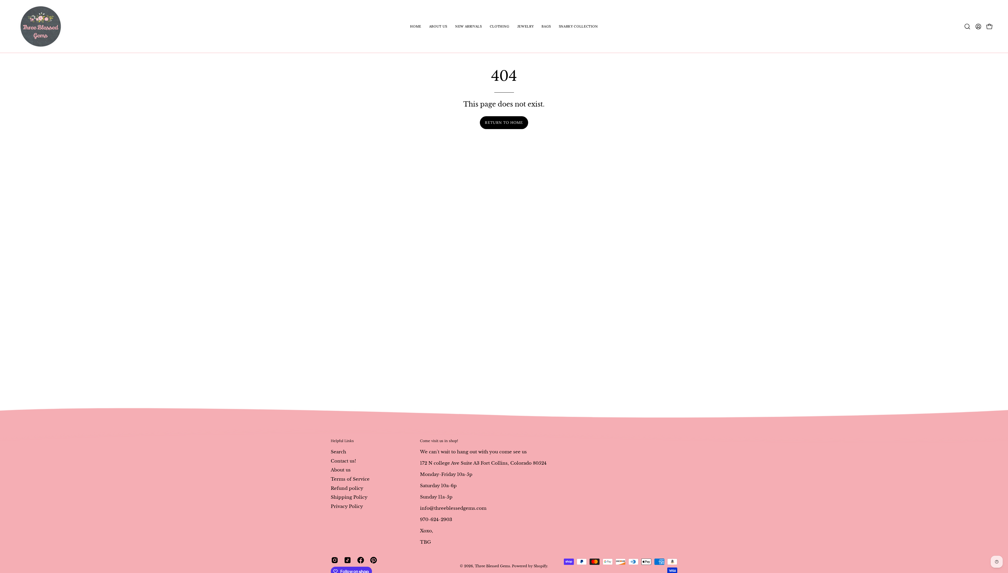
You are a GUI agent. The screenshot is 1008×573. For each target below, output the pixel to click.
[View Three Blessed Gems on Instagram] (334, 560)
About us (341, 470)
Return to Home (504, 122)
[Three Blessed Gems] (41, 26)
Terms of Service (350, 479)
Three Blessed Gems (492, 566)
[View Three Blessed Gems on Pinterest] (373, 560)
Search (338, 452)
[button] (438, 26)
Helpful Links (342, 441)
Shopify (540, 566)
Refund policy (347, 488)
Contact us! (343, 461)
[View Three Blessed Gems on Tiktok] (347, 560)
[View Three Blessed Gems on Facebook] (360, 560)
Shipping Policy (349, 497)
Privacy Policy (347, 506)
